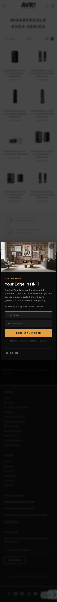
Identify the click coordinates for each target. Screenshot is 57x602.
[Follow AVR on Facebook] (11, 353)
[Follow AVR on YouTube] (16, 353)
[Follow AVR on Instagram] (6, 353)
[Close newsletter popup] (51, 246)
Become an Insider (28, 333)
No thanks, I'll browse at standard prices (28, 341)
